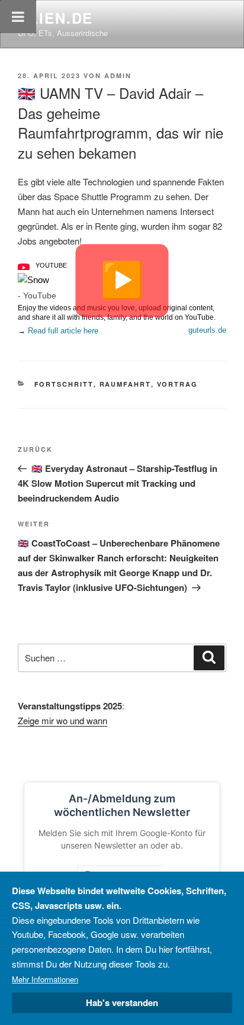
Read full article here (63, 330)
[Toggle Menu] (18, 16)
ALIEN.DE (55, 18)
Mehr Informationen (45, 979)
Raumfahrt (125, 384)
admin (117, 75)
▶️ (122, 280)
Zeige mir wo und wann (62, 720)
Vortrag (177, 384)
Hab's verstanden (122, 1002)
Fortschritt (64, 384)
